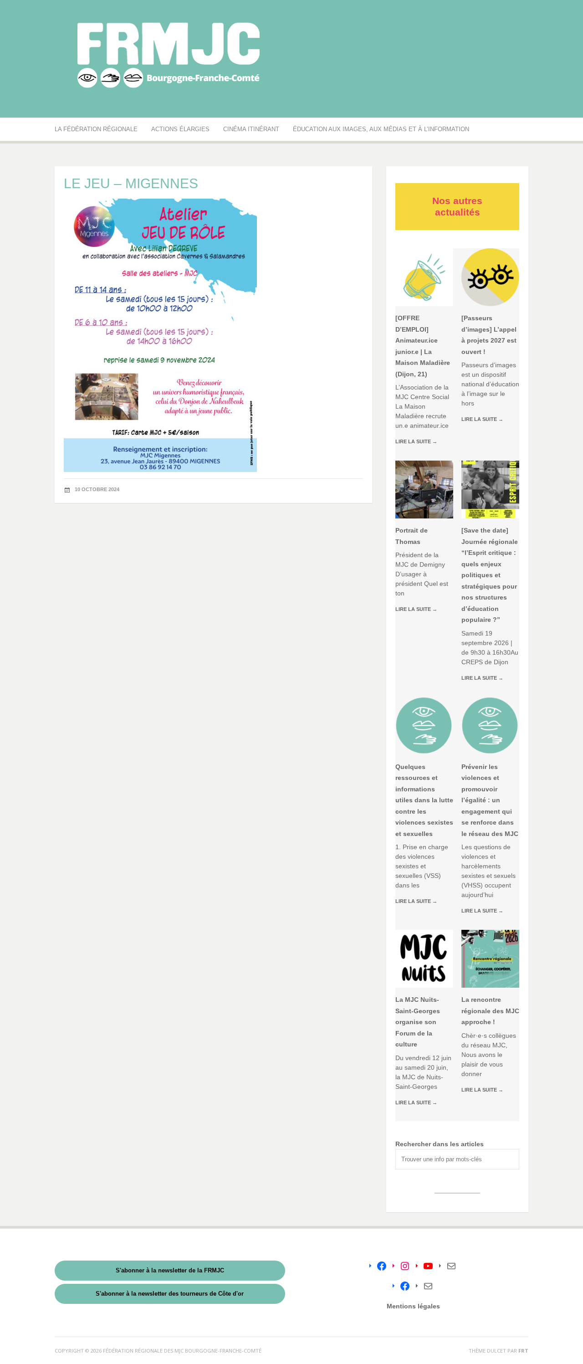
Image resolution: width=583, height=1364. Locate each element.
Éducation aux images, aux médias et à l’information (381, 129)
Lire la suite (416, 441)
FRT (523, 1350)
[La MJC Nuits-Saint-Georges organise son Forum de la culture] (424, 959)
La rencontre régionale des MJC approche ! (490, 1011)
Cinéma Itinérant (251, 129)
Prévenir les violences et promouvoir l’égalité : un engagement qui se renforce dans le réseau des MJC (489, 800)
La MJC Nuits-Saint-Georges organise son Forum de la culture (417, 1022)
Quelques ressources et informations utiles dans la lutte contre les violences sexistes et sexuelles (424, 800)
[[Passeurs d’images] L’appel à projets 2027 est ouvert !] (490, 277)
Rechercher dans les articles (439, 1144)
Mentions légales (413, 1306)
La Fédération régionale (96, 129)
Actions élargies (180, 129)
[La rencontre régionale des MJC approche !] (490, 959)
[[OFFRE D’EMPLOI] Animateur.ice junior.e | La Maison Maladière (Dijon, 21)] (424, 277)
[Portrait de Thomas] (424, 489)
